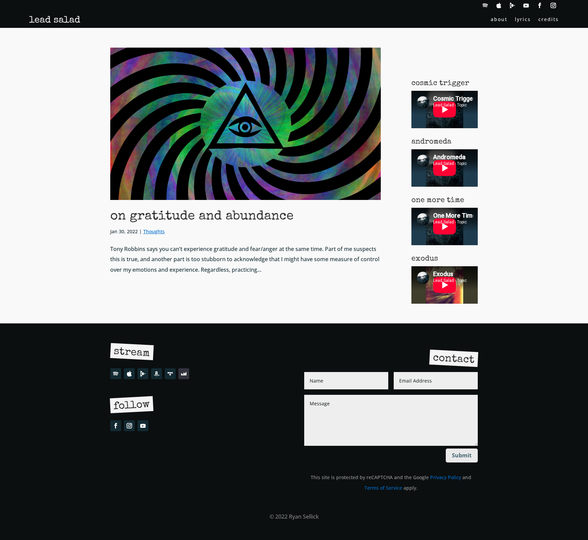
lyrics (523, 19)
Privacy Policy (445, 477)
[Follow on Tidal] (170, 373)
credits (548, 19)
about (499, 19)
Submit (462, 455)
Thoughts (154, 231)
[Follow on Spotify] (485, 5)
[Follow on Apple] (498, 5)
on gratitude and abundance (202, 216)
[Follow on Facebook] (539, 5)
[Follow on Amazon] (156, 373)
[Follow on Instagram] (553, 5)
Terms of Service (383, 488)
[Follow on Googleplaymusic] (512, 5)
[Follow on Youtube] (526, 5)
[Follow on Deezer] (183, 373)
